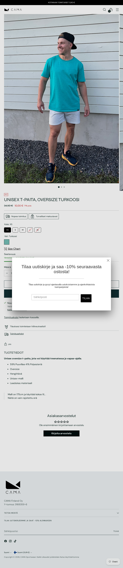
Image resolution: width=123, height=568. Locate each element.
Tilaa (86, 298)
